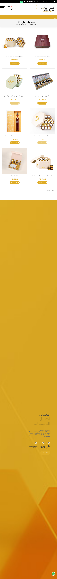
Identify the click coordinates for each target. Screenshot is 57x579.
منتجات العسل (33, 24)
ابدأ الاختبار (45, 452)
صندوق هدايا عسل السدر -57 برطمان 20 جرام (42, 135)
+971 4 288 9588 (29, 1)
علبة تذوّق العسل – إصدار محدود (42, 96)
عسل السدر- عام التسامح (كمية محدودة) (14, 135)
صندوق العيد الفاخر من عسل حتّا (42, 56)
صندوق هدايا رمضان (14, 175)
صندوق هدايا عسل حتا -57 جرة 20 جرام (14, 56)
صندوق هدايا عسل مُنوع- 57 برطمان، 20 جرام (14, 96)
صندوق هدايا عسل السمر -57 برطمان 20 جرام (42, 175)
